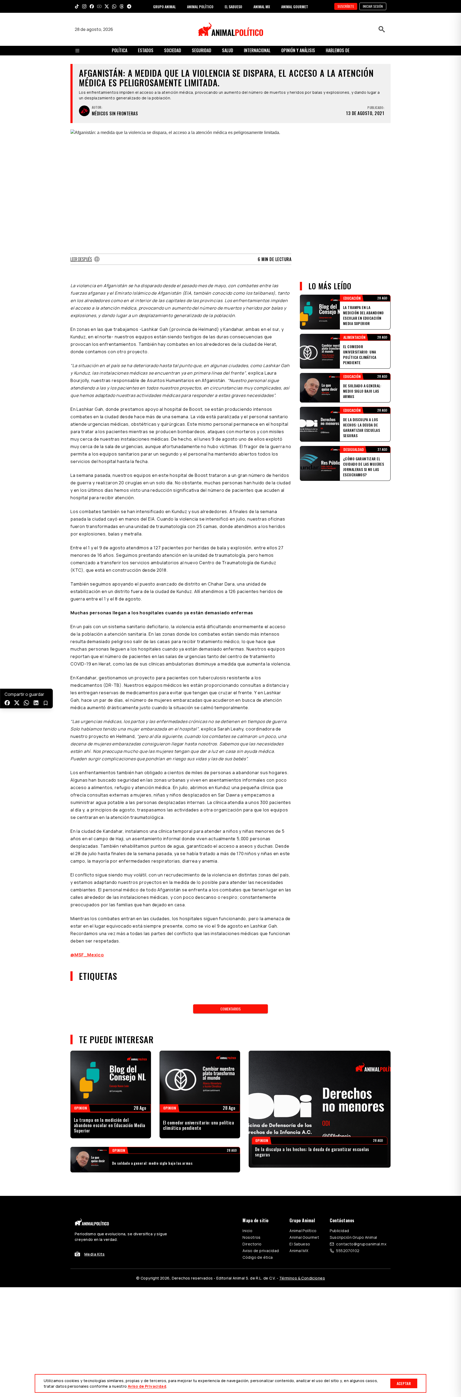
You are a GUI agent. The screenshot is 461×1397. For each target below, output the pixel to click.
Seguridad (201, 50)
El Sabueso (299, 1243)
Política (119, 50)
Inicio (247, 1230)
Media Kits (94, 1254)
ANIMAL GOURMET (294, 6)
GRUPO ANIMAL (164, 6)
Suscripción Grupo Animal (353, 1237)
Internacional (257, 50)
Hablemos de (337, 50)
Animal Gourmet (304, 1237)
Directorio (252, 1243)
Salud (227, 50)
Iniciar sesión (373, 6)
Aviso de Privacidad (147, 1386)
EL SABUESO (233, 6)
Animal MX (298, 1250)
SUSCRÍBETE (345, 6)
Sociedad (172, 50)
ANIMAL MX (261, 6)
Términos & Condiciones (302, 1278)
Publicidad (339, 1230)
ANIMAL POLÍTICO (200, 6)
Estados (145, 50)
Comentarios (230, 1009)
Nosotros (251, 1237)
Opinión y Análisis (298, 50)
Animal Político (302, 1230)
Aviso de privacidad (261, 1250)
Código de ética (258, 1257)
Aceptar (404, 1383)
